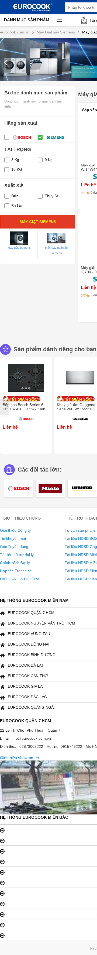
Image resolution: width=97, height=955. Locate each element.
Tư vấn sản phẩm (80, 530)
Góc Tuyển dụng (14, 546)
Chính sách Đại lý (15, 563)
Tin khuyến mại (13, 538)
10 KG (16, 169)
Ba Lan (17, 205)
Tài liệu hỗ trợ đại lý (17, 554)
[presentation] (5, 62)
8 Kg (15, 160)
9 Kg (49, 160)
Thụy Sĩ (51, 196)
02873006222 (31, 746)
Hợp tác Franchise (16, 571)
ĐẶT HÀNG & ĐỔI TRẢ (19, 579)
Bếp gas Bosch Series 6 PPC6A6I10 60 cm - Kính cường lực (24, 409)
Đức (14, 196)
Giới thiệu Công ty (15, 530)
